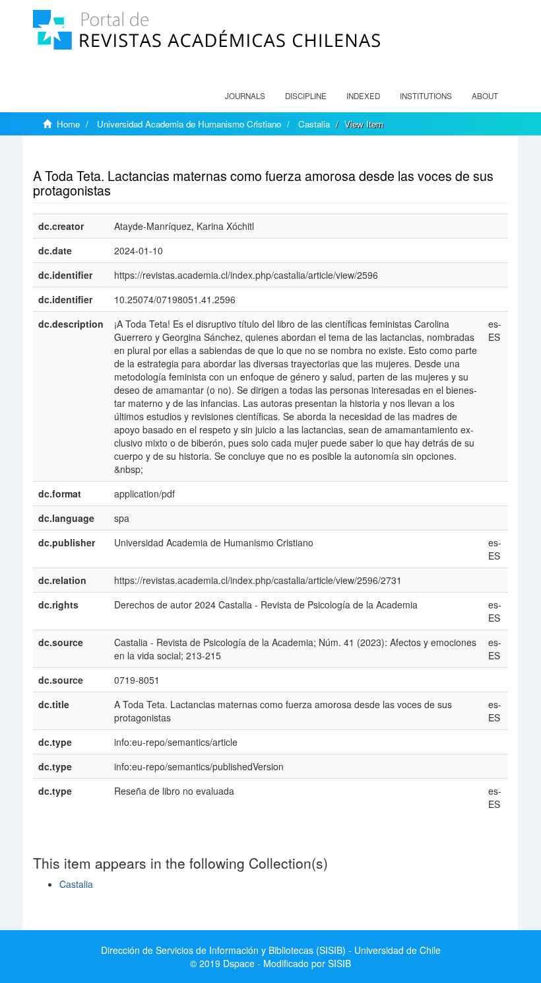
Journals (245, 96)
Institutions (426, 96)
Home (68, 124)
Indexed (363, 96)
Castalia (314, 124)
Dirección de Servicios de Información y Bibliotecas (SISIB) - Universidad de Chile (271, 950)
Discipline (306, 96)
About (485, 96)
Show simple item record (84, 155)
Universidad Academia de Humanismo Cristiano (189, 124)
